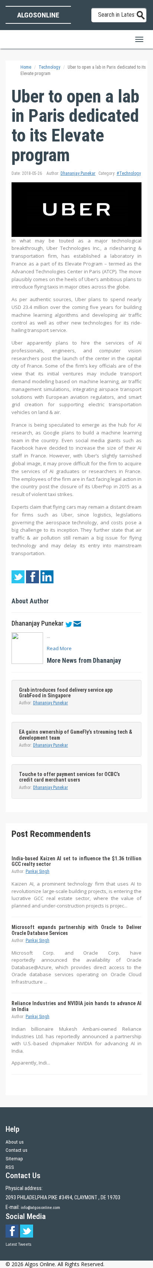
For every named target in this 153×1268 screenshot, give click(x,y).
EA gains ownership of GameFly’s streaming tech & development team (75, 734)
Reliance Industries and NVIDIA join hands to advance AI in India (76, 1006)
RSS (10, 1167)
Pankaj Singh (37, 871)
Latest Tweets (18, 1244)
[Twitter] (68, 623)
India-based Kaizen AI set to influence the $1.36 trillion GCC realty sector (76, 861)
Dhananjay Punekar (78, 173)
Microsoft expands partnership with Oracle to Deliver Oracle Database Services (76, 930)
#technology (129, 173)
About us (15, 1142)
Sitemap (14, 1158)
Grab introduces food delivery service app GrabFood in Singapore (66, 692)
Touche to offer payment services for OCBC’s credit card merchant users (69, 777)
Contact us (16, 1150)
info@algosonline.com (40, 1207)
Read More (59, 648)
